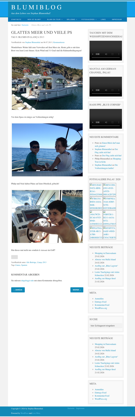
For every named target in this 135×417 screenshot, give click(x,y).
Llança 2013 (41, 262)
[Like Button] (14, 257)
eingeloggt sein (27, 280)
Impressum (117, 19)
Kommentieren (58, 42)
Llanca (17, 265)
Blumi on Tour (54, 19)
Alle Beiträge (31, 262)
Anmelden (99, 298)
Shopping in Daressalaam (105, 253)
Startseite (16, 19)
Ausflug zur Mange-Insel (105, 278)
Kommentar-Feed (102, 304)
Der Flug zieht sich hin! (112, 155)
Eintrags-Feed (100, 301)
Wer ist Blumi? (34, 19)
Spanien (24, 265)
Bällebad (71, 19)
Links (103, 19)
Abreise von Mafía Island (105, 259)
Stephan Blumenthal (32, 42)
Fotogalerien (88, 19)
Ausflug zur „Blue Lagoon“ (106, 265)
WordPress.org (101, 308)
